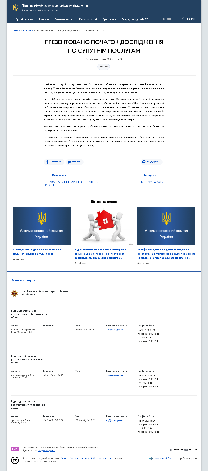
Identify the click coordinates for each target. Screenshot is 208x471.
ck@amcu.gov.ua (114, 375)
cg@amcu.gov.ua (114, 420)
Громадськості (88, 19)
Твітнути (76, 162)
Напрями (44, 19)
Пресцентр (109, 19)
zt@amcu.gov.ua (114, 329)
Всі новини (28, 31)
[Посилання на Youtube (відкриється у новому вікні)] (169, 19)
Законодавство (64, 19)
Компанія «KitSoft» (164, 458)
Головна (16, 31)
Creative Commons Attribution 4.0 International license (87, 458)
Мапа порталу (22, 280)
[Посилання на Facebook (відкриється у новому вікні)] (164, 19)
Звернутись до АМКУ (135, 19)
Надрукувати (153, 162)
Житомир (103, 67)
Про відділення (24, 19)
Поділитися (55, 162)
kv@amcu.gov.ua (46, 451)
